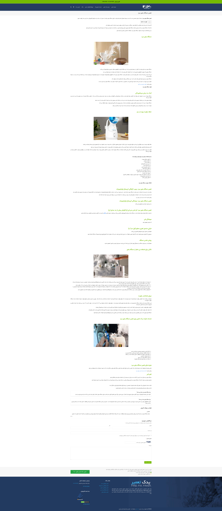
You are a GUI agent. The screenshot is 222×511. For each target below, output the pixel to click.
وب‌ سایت (149, 430)
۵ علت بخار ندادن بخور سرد (141, 371)
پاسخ (71, 416)
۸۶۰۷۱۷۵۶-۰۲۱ (111, 2)
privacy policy (86, 504)
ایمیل (150, 425)
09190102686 (86, 486)
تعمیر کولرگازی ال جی (104, 490)
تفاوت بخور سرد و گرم (142, 84)
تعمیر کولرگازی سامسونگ (103, 486)
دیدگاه (149, 445)
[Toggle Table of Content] (149, 22)
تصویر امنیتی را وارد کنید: (141, 442)
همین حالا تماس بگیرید (81, 472)
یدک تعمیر (137, 509)
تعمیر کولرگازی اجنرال (104, 488)
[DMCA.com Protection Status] (85, 502)
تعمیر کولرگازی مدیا (104, 483)
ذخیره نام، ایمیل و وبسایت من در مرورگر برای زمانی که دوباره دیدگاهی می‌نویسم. (134, 435)
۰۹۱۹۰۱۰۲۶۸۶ (104, 2)
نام (109, 425)
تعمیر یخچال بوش (105, 492)
